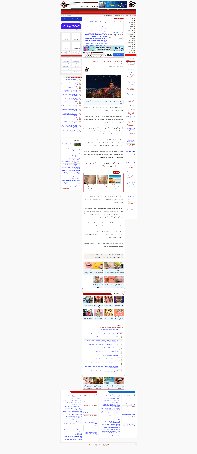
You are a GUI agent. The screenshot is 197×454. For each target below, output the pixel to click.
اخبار (135, 15)
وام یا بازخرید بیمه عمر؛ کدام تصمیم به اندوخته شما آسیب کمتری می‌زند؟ (104, 333)
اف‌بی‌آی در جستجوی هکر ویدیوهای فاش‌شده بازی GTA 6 (70, 87)
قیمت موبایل (77, 66)
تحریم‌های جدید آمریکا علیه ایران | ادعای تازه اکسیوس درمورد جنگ (129, 425)
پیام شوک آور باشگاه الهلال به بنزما (75, 419)
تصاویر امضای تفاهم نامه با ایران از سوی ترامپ (109, 329)
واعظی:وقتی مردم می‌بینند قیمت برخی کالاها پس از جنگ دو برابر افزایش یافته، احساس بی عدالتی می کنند (110, 432)
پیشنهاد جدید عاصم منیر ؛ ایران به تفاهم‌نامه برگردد (110, 415)
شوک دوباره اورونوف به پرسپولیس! (75, 404)
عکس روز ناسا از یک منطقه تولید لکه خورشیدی (131, 94)
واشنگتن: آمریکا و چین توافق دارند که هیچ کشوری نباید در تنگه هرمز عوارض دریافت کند (101, 344)
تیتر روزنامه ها (76, 71)
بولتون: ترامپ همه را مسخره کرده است (110, 355)
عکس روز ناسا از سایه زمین (101, 24)
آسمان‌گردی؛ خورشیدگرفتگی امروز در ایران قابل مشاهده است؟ (69, 131)
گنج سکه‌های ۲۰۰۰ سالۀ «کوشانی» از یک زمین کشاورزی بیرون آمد (130, 83)
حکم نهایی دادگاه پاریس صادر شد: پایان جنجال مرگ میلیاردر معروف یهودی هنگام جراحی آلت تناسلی (130, 185)
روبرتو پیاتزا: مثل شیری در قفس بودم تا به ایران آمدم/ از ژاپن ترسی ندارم (73, 417)
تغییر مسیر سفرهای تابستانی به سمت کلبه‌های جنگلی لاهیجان (68, 144)
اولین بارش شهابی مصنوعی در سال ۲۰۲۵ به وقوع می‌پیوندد (107, 61)
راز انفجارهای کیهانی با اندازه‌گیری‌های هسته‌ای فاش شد (96, 38)
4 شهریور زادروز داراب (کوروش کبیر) (73, 186)
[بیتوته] (65, 8)
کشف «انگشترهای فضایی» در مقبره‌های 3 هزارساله (72, 400)
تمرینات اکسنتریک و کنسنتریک (74, 176)
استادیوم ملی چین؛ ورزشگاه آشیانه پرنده (131, 141)
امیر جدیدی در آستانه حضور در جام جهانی (74, 398)
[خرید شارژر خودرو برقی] (114, 54)
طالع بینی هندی (79, 52)
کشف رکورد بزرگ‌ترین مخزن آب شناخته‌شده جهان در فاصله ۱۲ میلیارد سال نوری (69, 114)
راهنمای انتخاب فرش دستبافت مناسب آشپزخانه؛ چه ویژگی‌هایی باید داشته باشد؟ (72, 150)
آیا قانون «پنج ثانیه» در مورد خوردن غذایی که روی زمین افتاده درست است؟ (71, 184)
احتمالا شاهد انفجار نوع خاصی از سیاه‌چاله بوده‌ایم (131, 71)
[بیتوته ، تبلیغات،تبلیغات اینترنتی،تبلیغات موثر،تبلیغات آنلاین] (84, 5)
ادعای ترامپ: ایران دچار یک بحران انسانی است (111, 398)
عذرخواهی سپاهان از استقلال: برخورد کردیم (73, 406)
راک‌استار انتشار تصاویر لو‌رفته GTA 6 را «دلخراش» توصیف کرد (72, 159)
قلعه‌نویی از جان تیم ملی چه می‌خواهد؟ (75, 414)
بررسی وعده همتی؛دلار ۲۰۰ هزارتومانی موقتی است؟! (130, 403)
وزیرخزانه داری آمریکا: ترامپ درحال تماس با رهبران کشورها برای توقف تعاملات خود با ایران (110, 409)
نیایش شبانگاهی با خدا (76, 178)
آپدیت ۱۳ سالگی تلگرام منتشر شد (73, 148)
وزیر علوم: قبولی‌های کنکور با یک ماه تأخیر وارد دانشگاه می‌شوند (105, 347)
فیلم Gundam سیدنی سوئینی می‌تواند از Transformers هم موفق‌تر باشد (74, 395)
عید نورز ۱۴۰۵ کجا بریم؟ (130, 151)
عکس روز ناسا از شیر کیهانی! (118, 32)
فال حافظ (76, 39)
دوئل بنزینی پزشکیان (116, 402)
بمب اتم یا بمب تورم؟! (116, 435)
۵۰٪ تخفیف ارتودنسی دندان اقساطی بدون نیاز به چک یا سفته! (108, 257)
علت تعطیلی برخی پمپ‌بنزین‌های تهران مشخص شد (110, 429)
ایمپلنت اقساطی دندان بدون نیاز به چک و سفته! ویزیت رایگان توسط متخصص (105, 254)
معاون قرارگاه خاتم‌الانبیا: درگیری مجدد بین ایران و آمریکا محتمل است (104, 362)
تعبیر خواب (63, 52)
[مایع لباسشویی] (103, 48)
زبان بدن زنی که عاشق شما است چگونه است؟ (71, 180)
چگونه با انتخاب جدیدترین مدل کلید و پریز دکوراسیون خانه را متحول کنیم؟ (72, 153)
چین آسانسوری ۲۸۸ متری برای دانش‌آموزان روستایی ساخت (106, 351)
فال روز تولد (68, 52)
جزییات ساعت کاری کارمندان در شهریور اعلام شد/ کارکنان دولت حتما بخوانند (110, 422)
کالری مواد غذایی (66, 63)
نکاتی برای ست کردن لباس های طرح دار (72, 182)
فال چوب (74, 52)
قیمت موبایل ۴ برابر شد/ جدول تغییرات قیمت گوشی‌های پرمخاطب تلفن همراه (69, 91)
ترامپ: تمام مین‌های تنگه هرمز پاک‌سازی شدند (111, 400)
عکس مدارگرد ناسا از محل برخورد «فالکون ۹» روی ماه (96, 43)
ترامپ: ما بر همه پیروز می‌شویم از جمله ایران (111, 427)
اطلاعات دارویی (66, 58)
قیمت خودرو (77, 58)
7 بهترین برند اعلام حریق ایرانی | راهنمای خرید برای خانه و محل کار (131, 210)
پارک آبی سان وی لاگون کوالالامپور (130, 172)
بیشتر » (85, 18)
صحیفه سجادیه (66, 71)
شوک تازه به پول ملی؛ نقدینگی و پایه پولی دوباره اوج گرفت (106, 336)
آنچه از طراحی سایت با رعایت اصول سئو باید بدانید (130, 117)
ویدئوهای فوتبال (66, 61)
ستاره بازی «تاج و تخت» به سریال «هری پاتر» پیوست (90, 402)
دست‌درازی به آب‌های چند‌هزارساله (128, 414)
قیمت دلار (77, 63)
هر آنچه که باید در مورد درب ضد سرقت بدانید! (131, 106)
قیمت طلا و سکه (76, 61)
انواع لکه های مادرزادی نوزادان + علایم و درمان (71, 170)
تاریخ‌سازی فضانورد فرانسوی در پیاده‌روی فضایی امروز (96, 45)
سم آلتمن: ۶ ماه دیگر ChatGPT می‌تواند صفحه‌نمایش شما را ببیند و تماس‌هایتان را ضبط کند (69, 126)
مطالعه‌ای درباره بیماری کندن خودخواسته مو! (73, 439)
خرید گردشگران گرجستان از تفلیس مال (130, 161)
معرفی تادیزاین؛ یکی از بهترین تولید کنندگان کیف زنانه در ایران (130, 197)
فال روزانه (66, 48)
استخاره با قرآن (76, 48)
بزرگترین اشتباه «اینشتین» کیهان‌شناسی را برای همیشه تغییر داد (69, 99)
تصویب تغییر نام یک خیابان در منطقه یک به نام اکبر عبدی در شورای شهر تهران (110, 425)
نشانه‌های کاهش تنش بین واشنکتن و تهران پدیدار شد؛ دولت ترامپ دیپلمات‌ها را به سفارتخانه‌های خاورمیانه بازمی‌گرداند (111, 405)
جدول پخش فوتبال (66, 66)
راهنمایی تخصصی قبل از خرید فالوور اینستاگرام (131, 129)
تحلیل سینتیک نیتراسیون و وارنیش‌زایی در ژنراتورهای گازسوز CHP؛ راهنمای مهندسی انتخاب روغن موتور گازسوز (95, 34)
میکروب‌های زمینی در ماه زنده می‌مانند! (99, 36)
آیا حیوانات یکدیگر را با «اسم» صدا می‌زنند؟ (74, 402)
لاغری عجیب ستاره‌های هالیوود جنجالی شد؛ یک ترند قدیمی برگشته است (90, 433)
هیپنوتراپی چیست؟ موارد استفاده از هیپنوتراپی (71, 172)
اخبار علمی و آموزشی (129, 15)
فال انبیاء (66, 39)
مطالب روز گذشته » (65, 188)
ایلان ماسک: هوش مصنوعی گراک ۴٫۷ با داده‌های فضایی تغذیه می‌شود (69, 118)
